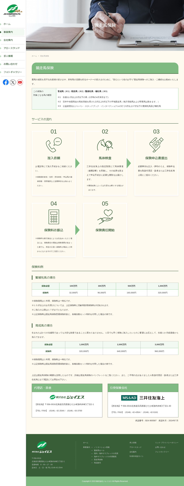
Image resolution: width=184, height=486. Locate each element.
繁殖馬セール (99, 450)
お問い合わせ (10, 64)
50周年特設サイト (137, 456)
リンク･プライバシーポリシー (166, 443)
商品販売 (97, 463)
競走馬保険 (98, 460)
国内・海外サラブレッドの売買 (106, 453)
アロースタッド (12, 48)
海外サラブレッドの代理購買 (105, 457)
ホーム (7, 24)
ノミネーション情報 (102, 447)
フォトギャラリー (13, 72)
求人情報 (8, 56)
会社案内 (8, 40)
